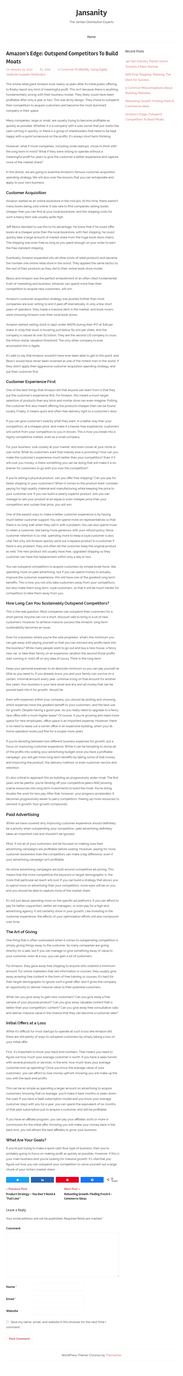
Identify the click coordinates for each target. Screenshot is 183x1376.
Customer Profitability (75, 69)
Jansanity (91, 12)
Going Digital (99, 69)
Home (91, 37)
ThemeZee (113, 1355)
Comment (13, 1228)
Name (11, 1287)
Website (12, 1311)
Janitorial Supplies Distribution (26, 74)
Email (11, 1299)
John (47, 69)
